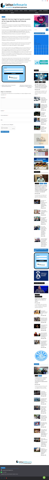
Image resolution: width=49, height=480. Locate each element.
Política (6, 10)
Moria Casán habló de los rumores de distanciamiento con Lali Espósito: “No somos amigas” (44, 335)
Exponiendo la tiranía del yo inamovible (43, 113)
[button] (37, 10)
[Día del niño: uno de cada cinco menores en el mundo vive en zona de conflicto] (37, 320)
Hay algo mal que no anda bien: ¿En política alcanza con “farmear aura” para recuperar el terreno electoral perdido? (41, 85)
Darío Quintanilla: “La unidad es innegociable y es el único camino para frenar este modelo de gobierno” (44, 220)
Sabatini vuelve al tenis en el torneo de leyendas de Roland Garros (8, 86)
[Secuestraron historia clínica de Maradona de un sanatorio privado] (37, 394)
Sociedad (40, 375)
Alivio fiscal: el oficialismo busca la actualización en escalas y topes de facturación (25, 86)
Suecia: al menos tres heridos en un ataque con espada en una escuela (44, 417)
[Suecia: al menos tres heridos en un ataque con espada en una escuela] (37, 418)
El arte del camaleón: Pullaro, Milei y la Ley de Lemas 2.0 (44, 128)
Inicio (2, 10)
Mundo (40, 10)
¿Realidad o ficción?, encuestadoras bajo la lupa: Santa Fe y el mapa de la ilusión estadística (44, 106)
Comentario (3, 97)
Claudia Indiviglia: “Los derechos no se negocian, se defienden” (44, 212)
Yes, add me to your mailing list (7, 124)
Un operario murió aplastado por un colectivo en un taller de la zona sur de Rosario (44, 400)
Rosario (36, 12)
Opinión (21, 10)
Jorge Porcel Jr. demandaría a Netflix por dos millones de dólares (40, 300)
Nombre (2, 110)
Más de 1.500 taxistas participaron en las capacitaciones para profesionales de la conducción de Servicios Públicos (44, 441)
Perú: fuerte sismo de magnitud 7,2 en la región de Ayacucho (44, 424)
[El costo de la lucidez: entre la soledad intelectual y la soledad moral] (37, 100)
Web (1, 120)
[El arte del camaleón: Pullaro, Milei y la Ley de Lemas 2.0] (37, 129)
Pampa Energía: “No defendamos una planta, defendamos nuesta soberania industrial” (44, 120)
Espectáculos (37, 294)
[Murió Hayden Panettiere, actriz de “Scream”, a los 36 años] (37, 313)
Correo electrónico (4, 115)
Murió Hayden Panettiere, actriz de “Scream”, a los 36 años (44, 312)
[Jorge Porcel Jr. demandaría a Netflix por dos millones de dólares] (41, 289)
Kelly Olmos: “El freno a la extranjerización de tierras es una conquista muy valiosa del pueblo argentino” (44, 203)
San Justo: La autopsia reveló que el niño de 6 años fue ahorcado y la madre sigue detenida (44, 451)
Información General (33, 10)
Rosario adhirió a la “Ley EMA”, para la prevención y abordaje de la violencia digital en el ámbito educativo (44, 432)
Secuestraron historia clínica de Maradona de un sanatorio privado (43, 393)
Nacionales (45, 10)
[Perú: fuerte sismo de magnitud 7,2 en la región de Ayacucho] (37, 425)
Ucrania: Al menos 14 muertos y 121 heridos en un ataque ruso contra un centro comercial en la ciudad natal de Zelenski (41, 380)
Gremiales (41, 183)
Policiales (16, 10)
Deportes (25, 10)
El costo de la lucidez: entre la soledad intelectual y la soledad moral (44, 99)
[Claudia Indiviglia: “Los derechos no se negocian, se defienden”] (37, 213)
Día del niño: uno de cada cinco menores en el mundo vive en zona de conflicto (44, 319)
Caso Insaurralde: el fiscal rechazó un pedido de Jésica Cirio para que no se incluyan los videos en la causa (44, 344)
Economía (11, 10)
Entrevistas (37, 183)
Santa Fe (12, 12)
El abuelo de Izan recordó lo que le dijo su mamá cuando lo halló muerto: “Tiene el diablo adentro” (43, 409)
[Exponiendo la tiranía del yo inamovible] (37, 114)
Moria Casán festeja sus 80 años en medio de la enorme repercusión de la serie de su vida (44, 327)
